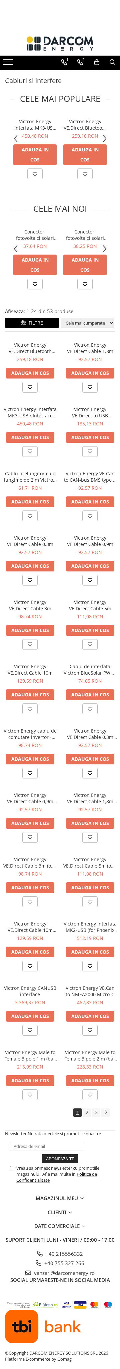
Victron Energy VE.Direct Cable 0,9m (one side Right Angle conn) (30, 798)
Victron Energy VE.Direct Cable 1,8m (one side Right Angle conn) (90, 798)
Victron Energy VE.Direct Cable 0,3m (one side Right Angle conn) (90, 734)
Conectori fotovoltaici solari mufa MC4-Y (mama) (85, 234)
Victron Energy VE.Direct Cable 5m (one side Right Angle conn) (90, 862)
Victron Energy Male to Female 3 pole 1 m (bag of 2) (30, 1055)
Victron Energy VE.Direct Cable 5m (90, 605)
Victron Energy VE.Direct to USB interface (90, 412)
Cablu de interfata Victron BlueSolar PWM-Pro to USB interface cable (90, 669)
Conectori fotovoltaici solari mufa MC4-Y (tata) (35, 234)
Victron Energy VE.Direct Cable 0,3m (30, 541)
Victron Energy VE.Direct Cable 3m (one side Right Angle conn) (30, 862)
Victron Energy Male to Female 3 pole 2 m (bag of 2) (90, 1055)
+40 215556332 (63, 1253)
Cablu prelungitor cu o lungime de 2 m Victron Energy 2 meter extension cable (30, 476)
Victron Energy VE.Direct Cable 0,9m (90, 541)
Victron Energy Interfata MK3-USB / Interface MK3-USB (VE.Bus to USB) (35, 124)
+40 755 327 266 (63, 1263)
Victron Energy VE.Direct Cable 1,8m (90, 348)
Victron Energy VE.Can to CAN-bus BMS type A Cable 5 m (90, 476)
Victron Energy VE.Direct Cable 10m (30, 669)
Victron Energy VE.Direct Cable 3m (30, 605)
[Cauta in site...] (112, 62)
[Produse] (9, 64)
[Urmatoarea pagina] (105, 1112)
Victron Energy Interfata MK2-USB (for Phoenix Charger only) (90, 926)
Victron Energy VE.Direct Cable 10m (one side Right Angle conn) (30, 926)
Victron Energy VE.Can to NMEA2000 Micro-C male (90, 991)
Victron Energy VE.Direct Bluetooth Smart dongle (85, 124)
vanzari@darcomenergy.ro (64, 1273)
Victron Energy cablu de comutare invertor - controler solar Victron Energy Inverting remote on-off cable (30, 734)
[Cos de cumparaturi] (97, 62)
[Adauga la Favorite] (35, 173)
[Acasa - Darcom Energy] (60, 44)
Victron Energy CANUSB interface (30, 991)
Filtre (34, 323)
